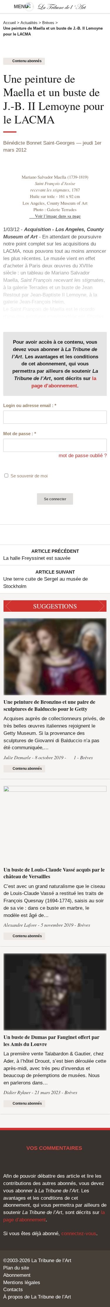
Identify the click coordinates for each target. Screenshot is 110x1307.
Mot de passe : (19, 433)
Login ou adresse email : (29, 405)
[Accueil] (55, 6)
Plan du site (16, 1267)
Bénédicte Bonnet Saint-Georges (39, 142)
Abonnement (17, 1275)
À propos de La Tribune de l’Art (37, 1296)
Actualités (29, 23)
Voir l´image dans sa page (58, 216)
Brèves (48, 23)
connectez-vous (78, 1233)
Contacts (13, 1289)
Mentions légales (21, 1282)
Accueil (9, 23)
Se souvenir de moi (29, 476)
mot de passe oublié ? (83, 455)
